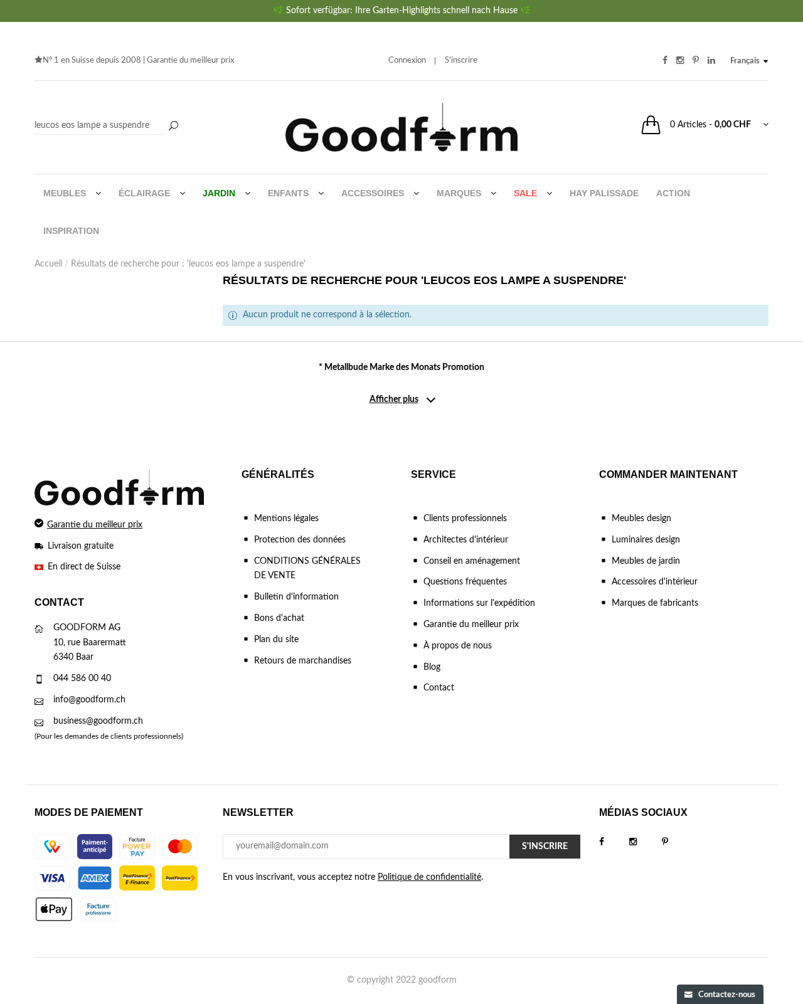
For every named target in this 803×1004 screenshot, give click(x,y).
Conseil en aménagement (471, 561)
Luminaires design (646, 540)
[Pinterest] (677, 842)
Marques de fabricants (655, 603)
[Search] (108, 126)
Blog (431, 667)
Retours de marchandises (302, 661)
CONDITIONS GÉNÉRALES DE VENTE (307, 569)
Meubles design (641, 518)
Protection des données (300, 540)
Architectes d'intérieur (465, 540)
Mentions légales (286, 518)
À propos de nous (457, 646)
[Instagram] (645, 842)
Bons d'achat (279, 618)
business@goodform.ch (98, 721)
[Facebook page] (614, 842)
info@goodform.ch (89, 699)
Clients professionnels (465, 518)
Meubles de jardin (646, 561)
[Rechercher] (173, 126)
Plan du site (276, 639)
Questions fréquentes (465, 582)
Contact (438, 688)
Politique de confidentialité (429, 877)
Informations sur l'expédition (479, 603)
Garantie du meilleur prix (190, 60)
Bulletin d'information (296, 597)
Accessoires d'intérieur (655, 582)
